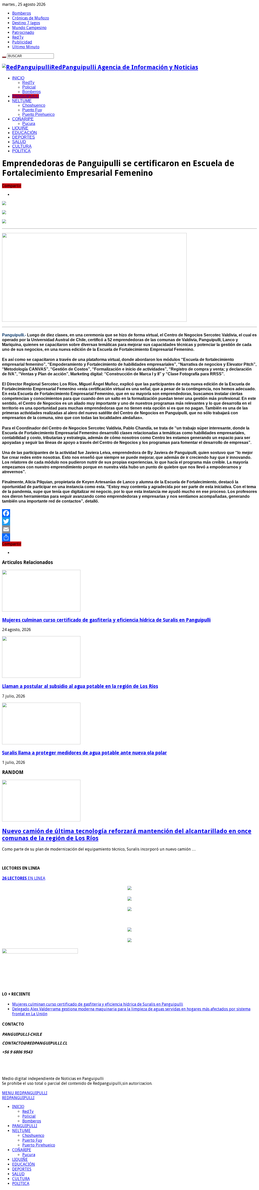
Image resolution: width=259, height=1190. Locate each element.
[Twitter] (129, 521)
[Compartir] (129, 537)
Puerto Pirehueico (38, 114)
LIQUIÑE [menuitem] (20, 1159)
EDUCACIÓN (24, 133)
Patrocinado (23, 32)
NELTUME (22, 101)
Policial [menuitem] (29, 1116)
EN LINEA (23, 878)
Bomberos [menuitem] (31, 1121)
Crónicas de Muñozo (30, 18)
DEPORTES (23, 137)
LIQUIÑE (20, 128)
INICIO (18, 78)
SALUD (19, 142)
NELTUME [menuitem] (21, 1130)
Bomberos (21, 13)
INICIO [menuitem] (18, 1106)
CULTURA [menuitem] (21, 1178)
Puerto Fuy (32, 110)
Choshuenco (33, 105)
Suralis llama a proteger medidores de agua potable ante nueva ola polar (84, 752)
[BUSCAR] (4, 57)
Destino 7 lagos (26, 22)
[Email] (129, 529)
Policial (29, 87)
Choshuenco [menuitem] (33, 1135)
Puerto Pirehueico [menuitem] (38, 1145)
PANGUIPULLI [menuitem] (24, 1125)
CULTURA (22, 146)
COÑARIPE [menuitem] (21, 1150)
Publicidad (22, 42)
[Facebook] (129, 513)
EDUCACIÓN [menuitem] (23, 1164)
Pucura (28, 123)
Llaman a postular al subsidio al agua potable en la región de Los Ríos (80, 686)
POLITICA (21, 151)
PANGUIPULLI (25, 96)
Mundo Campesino (29, 27)
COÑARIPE (23, 119)
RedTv (18, 37)
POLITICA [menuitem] (20, 1183)
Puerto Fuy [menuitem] (32, 1140)
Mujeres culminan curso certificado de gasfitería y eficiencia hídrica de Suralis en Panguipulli (106, 620)
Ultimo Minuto (25, 47)
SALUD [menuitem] (18, 1174)
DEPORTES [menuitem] (21, 1169)
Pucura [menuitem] (28, 1154)
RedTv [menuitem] (28, 1111)
